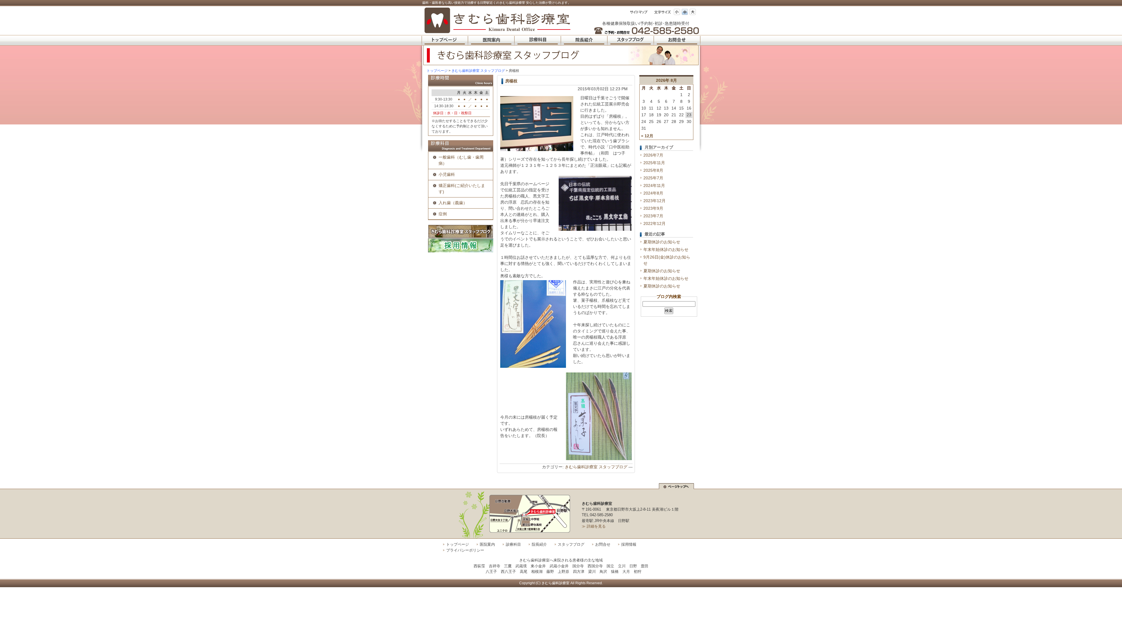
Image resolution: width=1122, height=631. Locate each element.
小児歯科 (447, 174)
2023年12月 (654, 200)
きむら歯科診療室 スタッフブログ (596, 466)
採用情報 (628, 544)
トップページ (437, 71)
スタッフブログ (571, 544)
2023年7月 (653, 216)
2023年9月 (653, 208)
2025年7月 (653, 178)
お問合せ (602, 544)
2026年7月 (653, 155)
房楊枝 (511, 81)
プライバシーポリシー (465, 550)
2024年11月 (654, 185)
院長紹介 (539, 544)
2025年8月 (653, 170)
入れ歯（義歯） (453, 202)
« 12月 (647, 136)
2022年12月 (654, 223)
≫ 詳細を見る (594, 526)
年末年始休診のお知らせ (665, 249)
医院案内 (487, 544)
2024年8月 (653, 193)
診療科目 (513, 544)
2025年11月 (654, 162)
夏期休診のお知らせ (661, 242)
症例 (443, 214)
